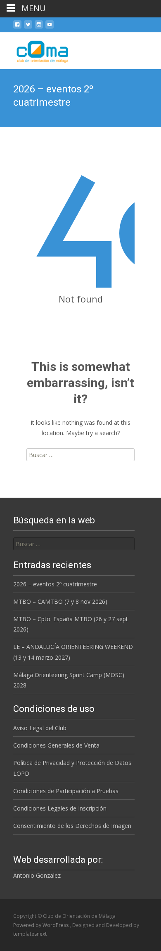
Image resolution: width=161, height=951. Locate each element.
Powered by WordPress (41, 925)
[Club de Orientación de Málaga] (37, 48)
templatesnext (30, 933)
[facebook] (17, 27)
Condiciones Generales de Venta (56, 745)
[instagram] (39, 27)
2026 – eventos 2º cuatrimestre (55, 584)
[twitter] (28, 27)
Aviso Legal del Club (39, 728)
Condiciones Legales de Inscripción (60, 808)
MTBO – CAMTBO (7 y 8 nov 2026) (60, 601)
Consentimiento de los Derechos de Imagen (72, 826)
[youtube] (49, 27)
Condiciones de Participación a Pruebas (65, 791)
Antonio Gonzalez (37, 875)
